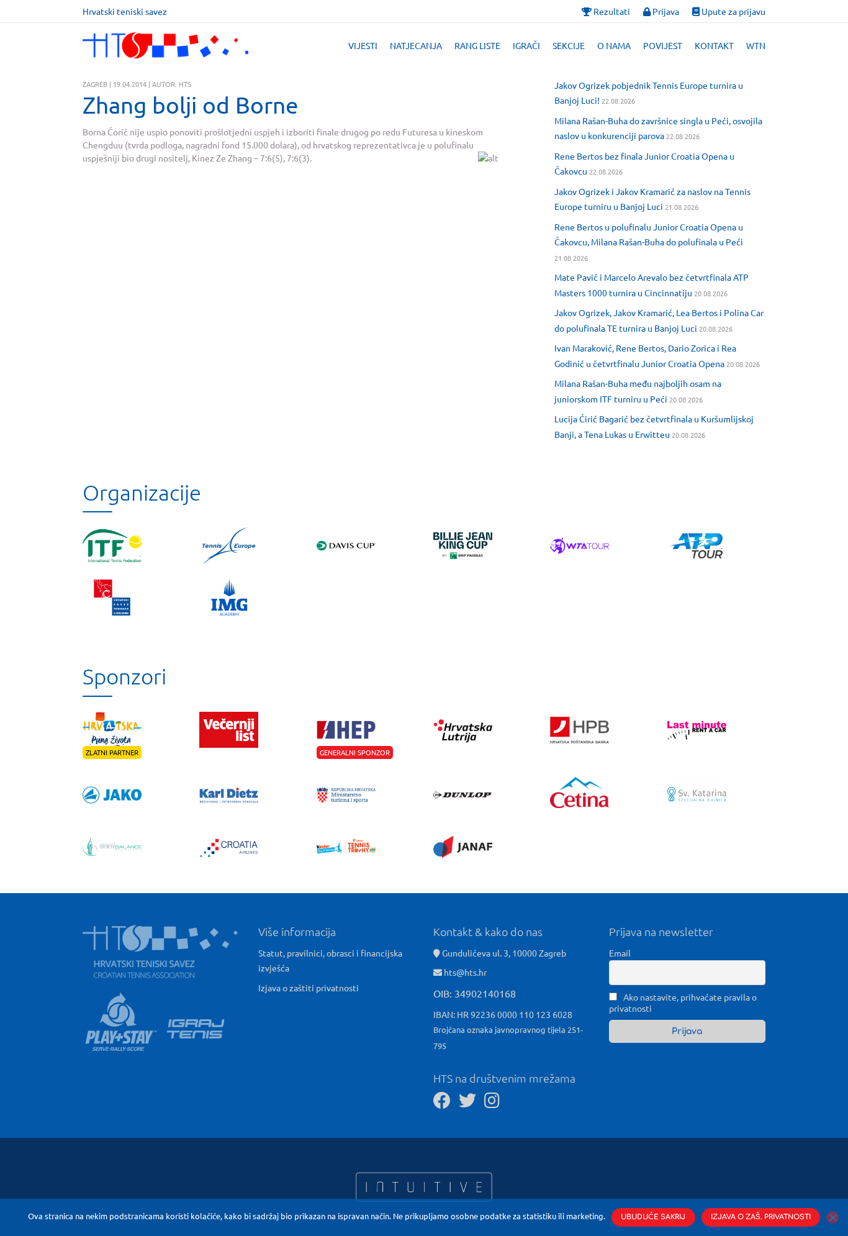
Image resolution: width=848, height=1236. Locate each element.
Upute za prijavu (732, 11)
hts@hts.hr (465, 972)
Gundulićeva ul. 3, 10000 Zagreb (503, 952)
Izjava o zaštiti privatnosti (308, 987)
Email (620, 952)
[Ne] (832, 1217)
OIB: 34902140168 (474, 993)
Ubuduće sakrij (653, 1217)
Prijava (665, 11)
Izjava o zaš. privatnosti (761, 1217)
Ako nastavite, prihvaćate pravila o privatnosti (683, 1002)
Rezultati (611, 11)
